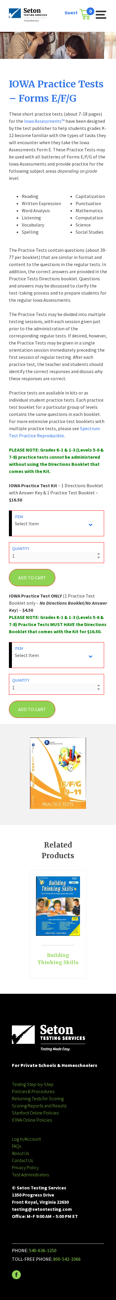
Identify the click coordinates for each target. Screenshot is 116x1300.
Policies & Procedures (33, 1091)
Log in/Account (26, 1139)
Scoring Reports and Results (39, 1106)
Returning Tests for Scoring (38, 1098)
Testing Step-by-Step (33, 1084)
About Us (20, 1153)
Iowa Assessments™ (44, 121)
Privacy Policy (25, 1167)
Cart (86, 12)
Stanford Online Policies (35, 1113)
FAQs (16, 1146)
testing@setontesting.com (42, 1209)
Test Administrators (30, 1175)
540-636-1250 (43, 1250)
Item (19, 516)
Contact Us (22, 1160)
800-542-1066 (67, 1259)
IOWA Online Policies (32, 1120)
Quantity (20, 548)
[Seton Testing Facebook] (16, 1277)
